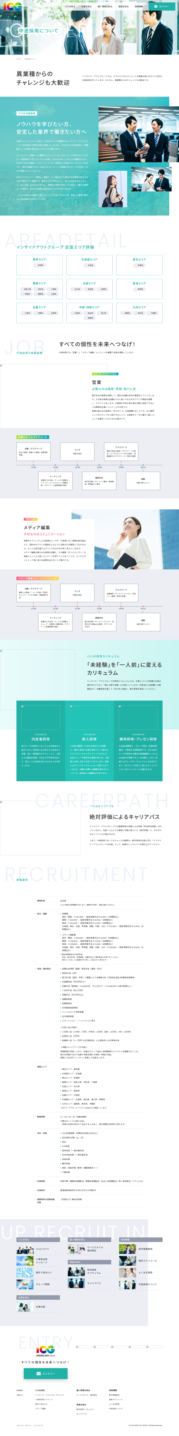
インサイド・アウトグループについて (49, 1395)
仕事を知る (86, 6)
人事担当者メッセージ (43, 1399)
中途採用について (116, 1409)
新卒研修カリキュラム (85, 1409)
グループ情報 (40, 1409)
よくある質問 (114, 1404)
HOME (18, 59)
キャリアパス (81, 1414)
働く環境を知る (105, 6)
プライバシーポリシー (24, 1425)
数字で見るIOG (41, 1404)
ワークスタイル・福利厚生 (86, 1395)
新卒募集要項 (114, 1395)
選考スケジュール (116, 1399)
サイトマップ (38, 1425)
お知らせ (19, 1395)
